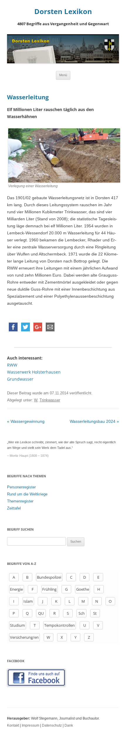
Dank (68, 725)
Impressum (30, 725)
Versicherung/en (24, 637)
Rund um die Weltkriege (27, 494)
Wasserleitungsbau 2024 (94, 421)
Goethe (82, 589)
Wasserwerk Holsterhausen (34, 372)
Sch (82, 613)
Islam (28, 601)
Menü (63, 75)
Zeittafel (14, 508)
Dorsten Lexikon (63, 11)
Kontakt (13, 725)
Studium (17, 625)
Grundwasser (20, 379)
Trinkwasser (50, 400)
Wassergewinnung (26, 421)
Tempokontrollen (59, 625)
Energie (16, 589)
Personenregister (21, 487)
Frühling (49, 589)
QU (41, 613)
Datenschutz (52, 725)
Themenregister (20, 501)
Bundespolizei (49, 577)
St (95, 613)
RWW (12, 365)
